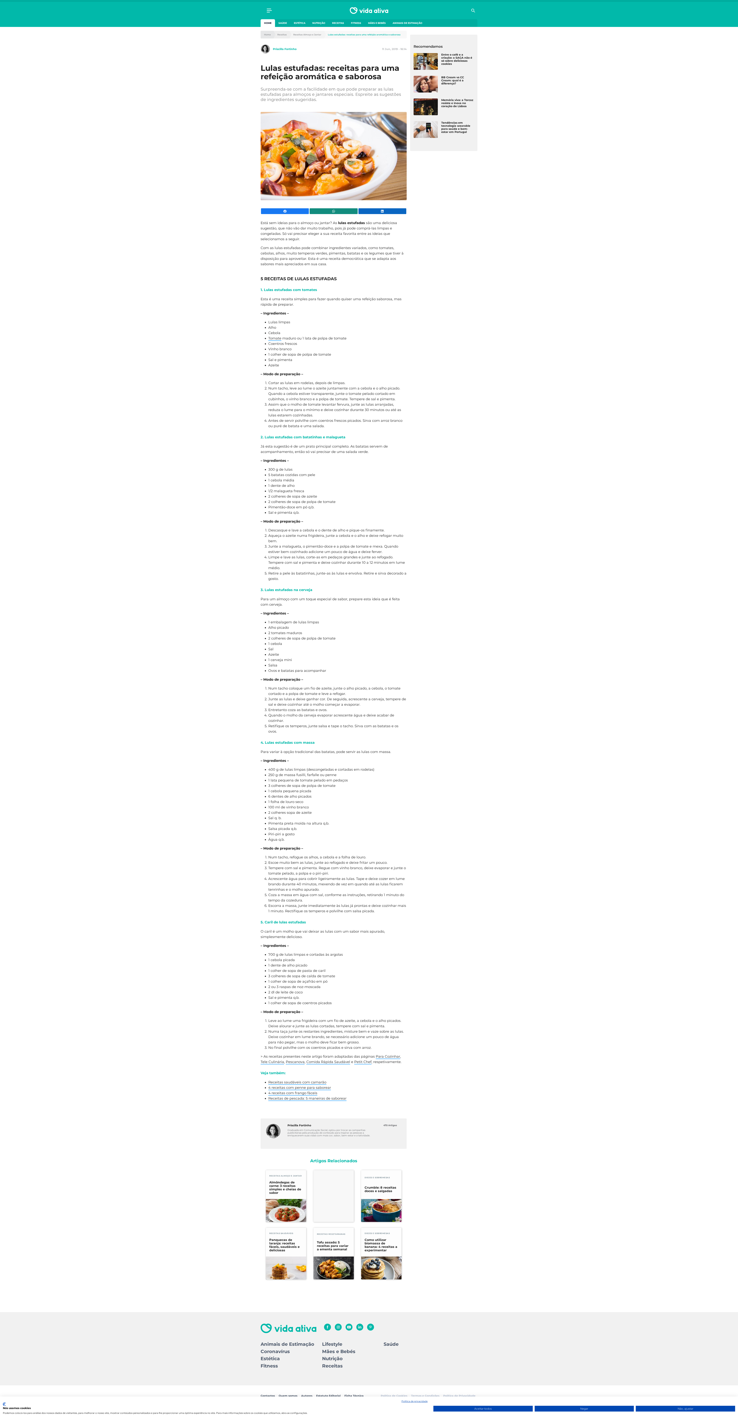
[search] (473, 10)
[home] (369, 10)
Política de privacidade (414, 1401)
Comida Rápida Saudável (328, 1062)
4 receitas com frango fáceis (292, 1093)
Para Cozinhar (388, 1056)
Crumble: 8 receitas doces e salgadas (380, 1189)
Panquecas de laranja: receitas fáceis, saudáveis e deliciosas (284, 1245)
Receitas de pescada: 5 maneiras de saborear (307, 1098)
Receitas (338, 23)
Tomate (274, 338)
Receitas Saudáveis (281, 1233)
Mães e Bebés (377, 23)
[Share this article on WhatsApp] (333, 211)
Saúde (282, 23)
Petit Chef (362, 1062)
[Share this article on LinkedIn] (382, 211)
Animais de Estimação (407, 23)
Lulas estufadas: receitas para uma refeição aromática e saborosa (364, 34)
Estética (299, 23)
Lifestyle (332, 1344)
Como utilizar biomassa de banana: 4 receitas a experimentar (381, 1245)
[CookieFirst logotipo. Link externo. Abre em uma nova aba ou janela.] (4, 1404)
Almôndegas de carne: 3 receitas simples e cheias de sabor (285, 1188)
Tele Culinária (272, 1062)
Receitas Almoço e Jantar (307, 34)
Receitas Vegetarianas (331, 1234)
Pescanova (295, 1062)
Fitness (356, 23)
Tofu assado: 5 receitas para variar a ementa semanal (332, 1246)
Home (268, 23)
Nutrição (318, 23)
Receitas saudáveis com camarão (297, 1082)
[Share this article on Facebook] (285, 211)
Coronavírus (275, 1351)
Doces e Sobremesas (377, 1177)
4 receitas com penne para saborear (299, 1088)
